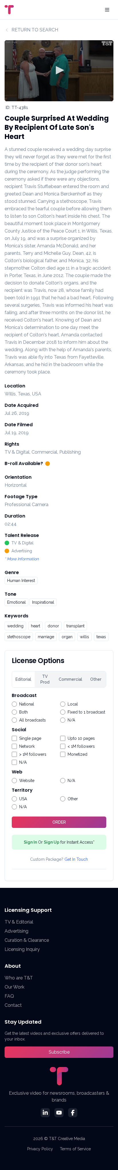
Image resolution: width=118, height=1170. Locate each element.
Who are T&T (19, 978)
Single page (30, 738)
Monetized (77, 754)
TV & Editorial (19, 922)
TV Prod (45, 679)
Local (73, 704)
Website (26, 780)
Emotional (16, 602)
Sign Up (51, 842)
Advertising (16, 931)
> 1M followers (32, 754)
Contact (13, 1005)
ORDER (59, 822)
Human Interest (21, 580)
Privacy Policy (40, 1149)
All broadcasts (32, 720)
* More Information (22, 559)
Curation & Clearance (27, 940)
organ (67, 636)
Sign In (30, 842)
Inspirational (43, 602)
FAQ (9, 996)
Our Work (14, 987)
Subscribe (59, 1052)
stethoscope (18, 636)
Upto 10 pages (81, 738)
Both (23, 712)
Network (27, 746)
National (26, 704)
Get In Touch (76, 859)
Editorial (23, 679)
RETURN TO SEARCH (34, 30)
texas (101, 636)
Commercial (70, 679)
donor (53, 626)
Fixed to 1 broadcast (86, 712)
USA (23, 799)
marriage (46, 636)
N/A (71, 720)
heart (35, 626)
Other (95, 679)
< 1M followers (81, 746)
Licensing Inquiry (22, 949)
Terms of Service (75, 1149)
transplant (75, 626)
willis (84, 636)
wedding (15, 626)
